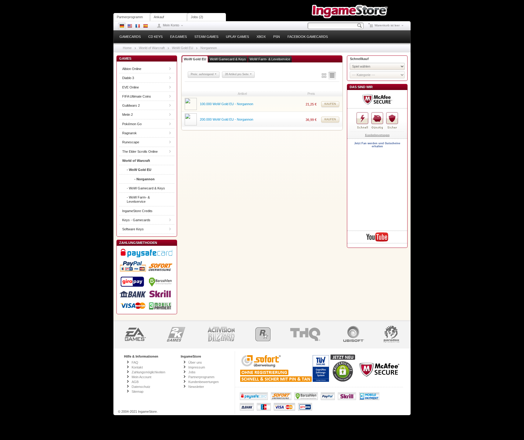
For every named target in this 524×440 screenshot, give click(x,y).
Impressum (196, 367)
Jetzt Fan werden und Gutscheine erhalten (377, 145)
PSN (276, 36)
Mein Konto (171, 25)
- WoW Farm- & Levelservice (138, 199)
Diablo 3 (128, 78)
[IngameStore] (350, 6)
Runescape (130, 142)
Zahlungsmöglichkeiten (148, 372)
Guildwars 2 (131, 105)
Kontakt (137, 367)
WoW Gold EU (182, 48)
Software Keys (133, 229)
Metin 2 (127, 114)
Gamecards (130, 36)
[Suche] (360, 26)
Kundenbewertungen (377, 135)
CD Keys (155, 36)
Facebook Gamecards (307, 36)
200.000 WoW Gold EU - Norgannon (226, 119)
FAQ (135, 362)
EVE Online (130, 87)
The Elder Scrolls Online (140, 151)
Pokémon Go (132, 124)
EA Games (178, 36)
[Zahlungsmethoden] (147, 279)
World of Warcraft (152, 48)
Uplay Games (237, 36)
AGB (135, 382)
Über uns (195, 362)
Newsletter (196, 386)
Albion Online (131, 69)
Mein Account (141, 377)
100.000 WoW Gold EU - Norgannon (226, 104)
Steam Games (206, 36)
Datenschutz (141, 386)
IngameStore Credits (137, 211)
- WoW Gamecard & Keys (146, 188)
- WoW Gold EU (139, 170)
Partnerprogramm (130, 17)
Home (127, 48)
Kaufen (330, 103)
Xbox (261, 36)
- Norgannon (144, 179)
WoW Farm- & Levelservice (270, 59)
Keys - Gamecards (136, 220)
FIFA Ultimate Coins (136, 96)
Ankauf (159, 17)
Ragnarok (129, 133)
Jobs (192, 372)
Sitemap (137, 391)
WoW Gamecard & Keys (228, 59)
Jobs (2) (197, 17)
